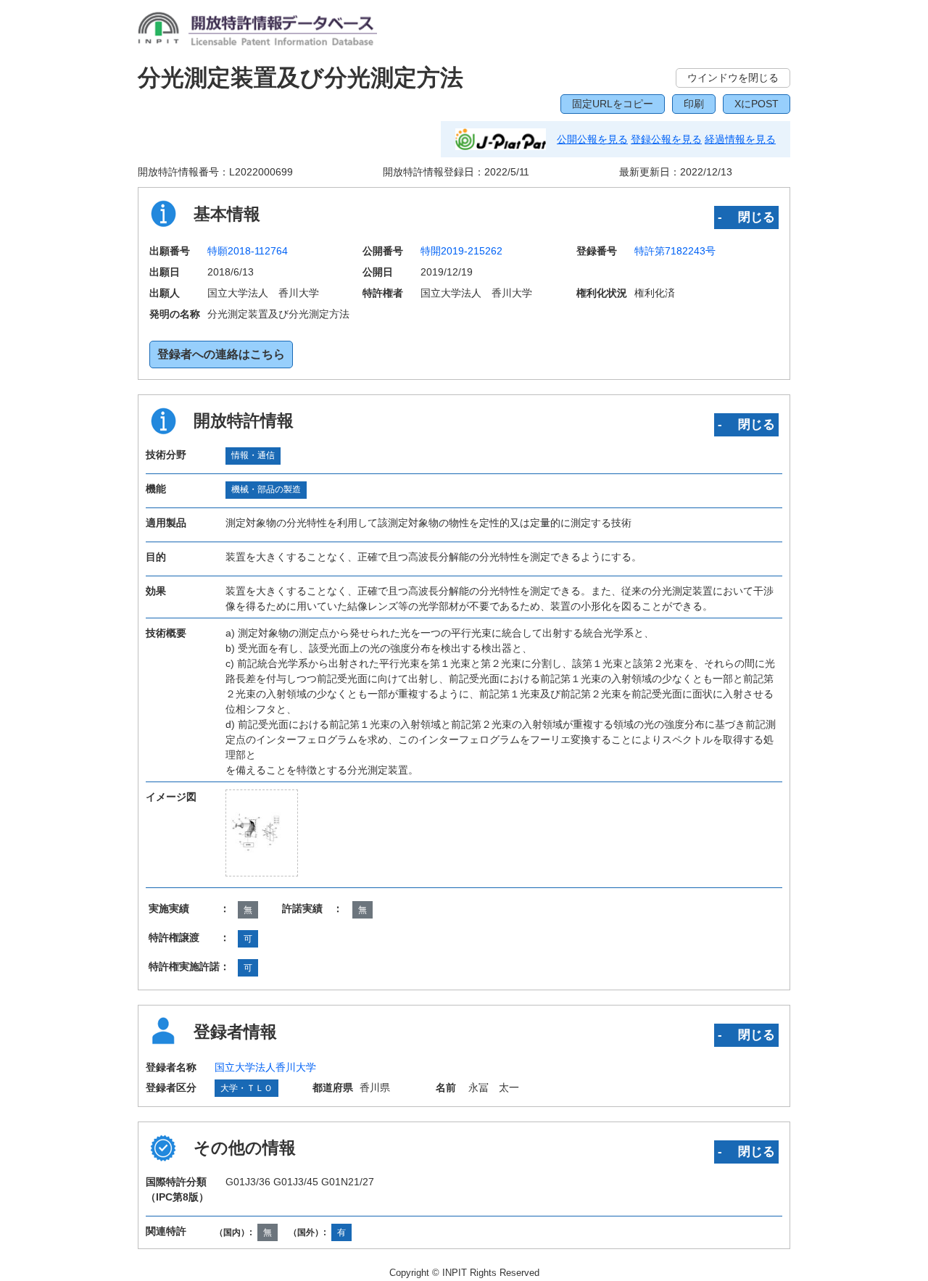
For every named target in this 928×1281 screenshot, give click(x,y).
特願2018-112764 (247, 251)
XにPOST (756, 103)
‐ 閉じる (746, 217)
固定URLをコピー (612, 103)
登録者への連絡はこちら (221, 354)
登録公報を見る (666, 139)
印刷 (694, 103)
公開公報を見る (592, 139)
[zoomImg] (261, 832)
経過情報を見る (740, 139)
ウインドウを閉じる (733, 77)
